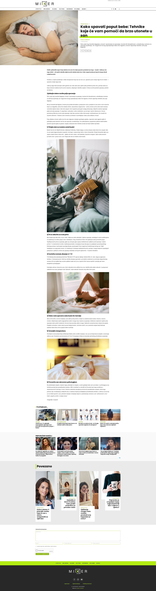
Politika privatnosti (87, 583)
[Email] (90, 51)
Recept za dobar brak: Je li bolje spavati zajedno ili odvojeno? (89, 424)
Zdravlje (38, 421)
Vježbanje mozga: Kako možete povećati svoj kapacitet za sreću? (86, 514)
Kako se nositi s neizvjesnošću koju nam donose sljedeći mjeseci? (109, 425)
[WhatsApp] (87, 51)
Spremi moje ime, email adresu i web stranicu (46, 546)
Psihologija (103, 421)
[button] (119, 9)
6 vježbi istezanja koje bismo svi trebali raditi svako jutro (67, 424)
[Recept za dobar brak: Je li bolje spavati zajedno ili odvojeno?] (89, 415)
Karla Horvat (85, 39)
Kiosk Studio (80, 588)
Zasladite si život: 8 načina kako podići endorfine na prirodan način (69, 503)
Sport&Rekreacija (61, 421)
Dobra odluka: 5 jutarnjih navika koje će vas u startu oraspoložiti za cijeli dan (43, 514)
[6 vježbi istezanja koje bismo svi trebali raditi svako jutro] (67, 415)
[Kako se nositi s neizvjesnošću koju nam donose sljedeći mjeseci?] (110, 415)
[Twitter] (84, 51)
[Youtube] (115, 9)
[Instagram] (114, 9)
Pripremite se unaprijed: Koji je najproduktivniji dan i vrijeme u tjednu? (113, 503)
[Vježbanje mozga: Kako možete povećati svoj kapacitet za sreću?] (88, 490)
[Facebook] (112, 9)
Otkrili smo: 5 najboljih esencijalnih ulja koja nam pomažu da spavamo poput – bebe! (45, 426)
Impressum (66, 583)
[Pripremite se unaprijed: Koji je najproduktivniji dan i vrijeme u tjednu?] (110, 485)
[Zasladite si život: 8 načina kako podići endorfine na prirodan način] (67, 485)
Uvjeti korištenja (76, 583)
